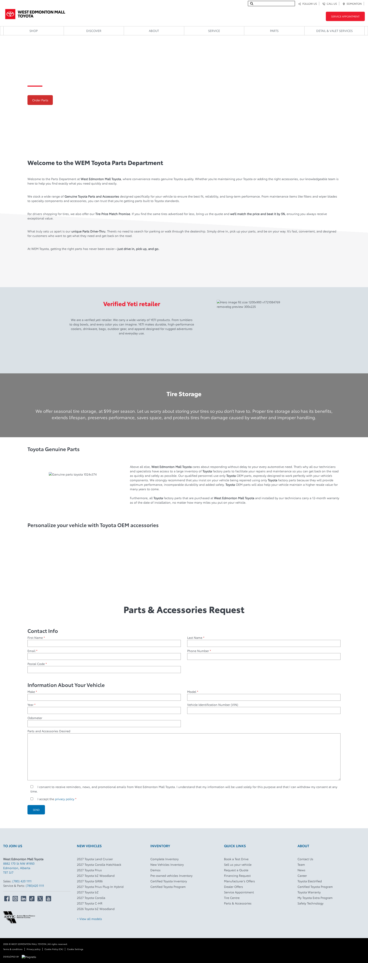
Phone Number (199, 651)
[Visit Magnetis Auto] (30, 956)
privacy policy (64, 799)
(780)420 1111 (35, 885)
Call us (331, 3)
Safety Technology (310, 903)
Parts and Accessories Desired (48, 731)
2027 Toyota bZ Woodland (96, 875)
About (154, 31)
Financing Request (237, 875)
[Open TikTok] (31, 898)
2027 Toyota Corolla (91, 898)
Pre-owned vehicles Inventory (171, 875)
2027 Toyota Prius (89, 870)
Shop (33, 31)
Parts (274, 31)
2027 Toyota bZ (88, 892)
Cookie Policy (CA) (54, 949)
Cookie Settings (75, 949)
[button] (40, 100)
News (301, 870)
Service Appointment (345, 16)
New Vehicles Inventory (167, 864)
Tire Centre (232, 898)
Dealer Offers (233, 886)
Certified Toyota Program (168, 886)
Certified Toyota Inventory (168, 881)
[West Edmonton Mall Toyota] (35, 12)
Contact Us (305, 859)
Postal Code (37, 664)
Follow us (309, 3)
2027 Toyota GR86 (90, 881)
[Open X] (40, 898)
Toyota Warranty (309, 892)
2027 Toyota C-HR (89, 903)
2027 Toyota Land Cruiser (95, 859)
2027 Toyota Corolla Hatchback (99, 864)
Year (31, 704)
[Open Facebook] (7, 898)
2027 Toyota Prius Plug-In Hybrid (100, 886)
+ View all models (89, 919)
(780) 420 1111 (22, 881)
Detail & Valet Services (334, 31)
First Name (36, 637)
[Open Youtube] (48, 898)
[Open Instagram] (15, 898)
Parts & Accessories (238, 903)
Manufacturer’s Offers (239, 881)
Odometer (34, 718)
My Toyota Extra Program (315, 898)
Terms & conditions (13, 949)
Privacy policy (33, 949)
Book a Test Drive (236, 859)
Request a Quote (236, 870)
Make (32, 691)
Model (192, 691)
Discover (93, 31)
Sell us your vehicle (238, 864)
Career (302, 875)
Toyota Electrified (310, 881)
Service (214, 31)
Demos (155, 870)
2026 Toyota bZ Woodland (96, 909)
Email (32, 651)
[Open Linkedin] (23, 898)
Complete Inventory (164, 859)
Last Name (195, 637)
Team (301, 864)
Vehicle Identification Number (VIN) (212, 704)
